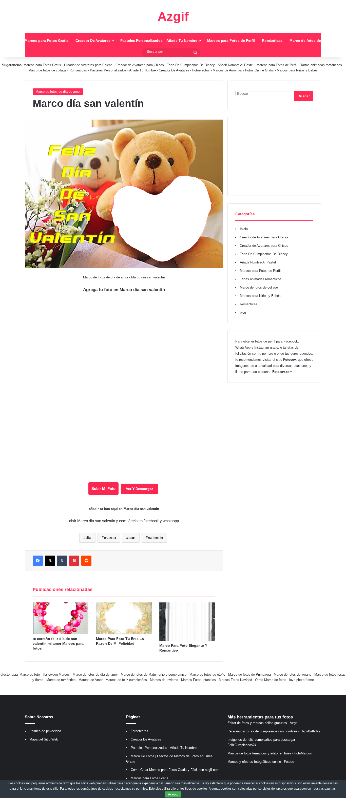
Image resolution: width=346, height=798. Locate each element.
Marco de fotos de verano (292, 674)
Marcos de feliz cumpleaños (126, 680)
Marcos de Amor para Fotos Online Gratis (243, 70)
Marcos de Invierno (164, 680)
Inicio (12, 41)
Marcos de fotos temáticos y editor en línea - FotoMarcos (269, 753)
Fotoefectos (201, 70)
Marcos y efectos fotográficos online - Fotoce (260, 762)
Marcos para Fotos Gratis (46, 41)
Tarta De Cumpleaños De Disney (191, 65)
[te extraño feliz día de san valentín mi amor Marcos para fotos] (60, 618)
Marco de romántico (60, 680)
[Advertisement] (274, 156)
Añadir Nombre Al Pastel (236, 65)
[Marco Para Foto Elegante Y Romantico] (187, 621)
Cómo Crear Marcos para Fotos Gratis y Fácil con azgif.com (175, 770)
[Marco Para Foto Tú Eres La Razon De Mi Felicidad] (124, 618)
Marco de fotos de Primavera (249, 674)
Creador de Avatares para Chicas (88, 65)
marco (110, 538)
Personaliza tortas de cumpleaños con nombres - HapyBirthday (273, 731)
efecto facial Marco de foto (20, 674)
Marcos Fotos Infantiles (198, 680)
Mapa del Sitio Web (43, 739)
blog (243, 312)
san (132, 538)
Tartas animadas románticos (321, 65)
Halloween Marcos (56, 674)
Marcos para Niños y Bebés (297, 70)
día (88, 538)
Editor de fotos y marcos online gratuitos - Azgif (262, 723)
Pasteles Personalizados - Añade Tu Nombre (123, 70)
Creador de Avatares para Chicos (140, 65)
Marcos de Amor (91, 680)
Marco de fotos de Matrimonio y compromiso (153, 674)
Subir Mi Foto (103, 488)
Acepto (173, 794)
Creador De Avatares (92, 41)
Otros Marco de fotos (271, 680)
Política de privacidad (45, 731)
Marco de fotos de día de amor (58, 91)
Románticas (272, 41)
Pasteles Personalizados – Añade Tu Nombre (158, 41)
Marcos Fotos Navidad (235, 680)
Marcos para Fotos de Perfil (231, 41)
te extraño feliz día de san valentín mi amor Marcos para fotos (58, 643)
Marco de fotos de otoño (207, 674)
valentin (155, 538)
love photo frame (301, 680)
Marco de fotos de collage (312, 41)
